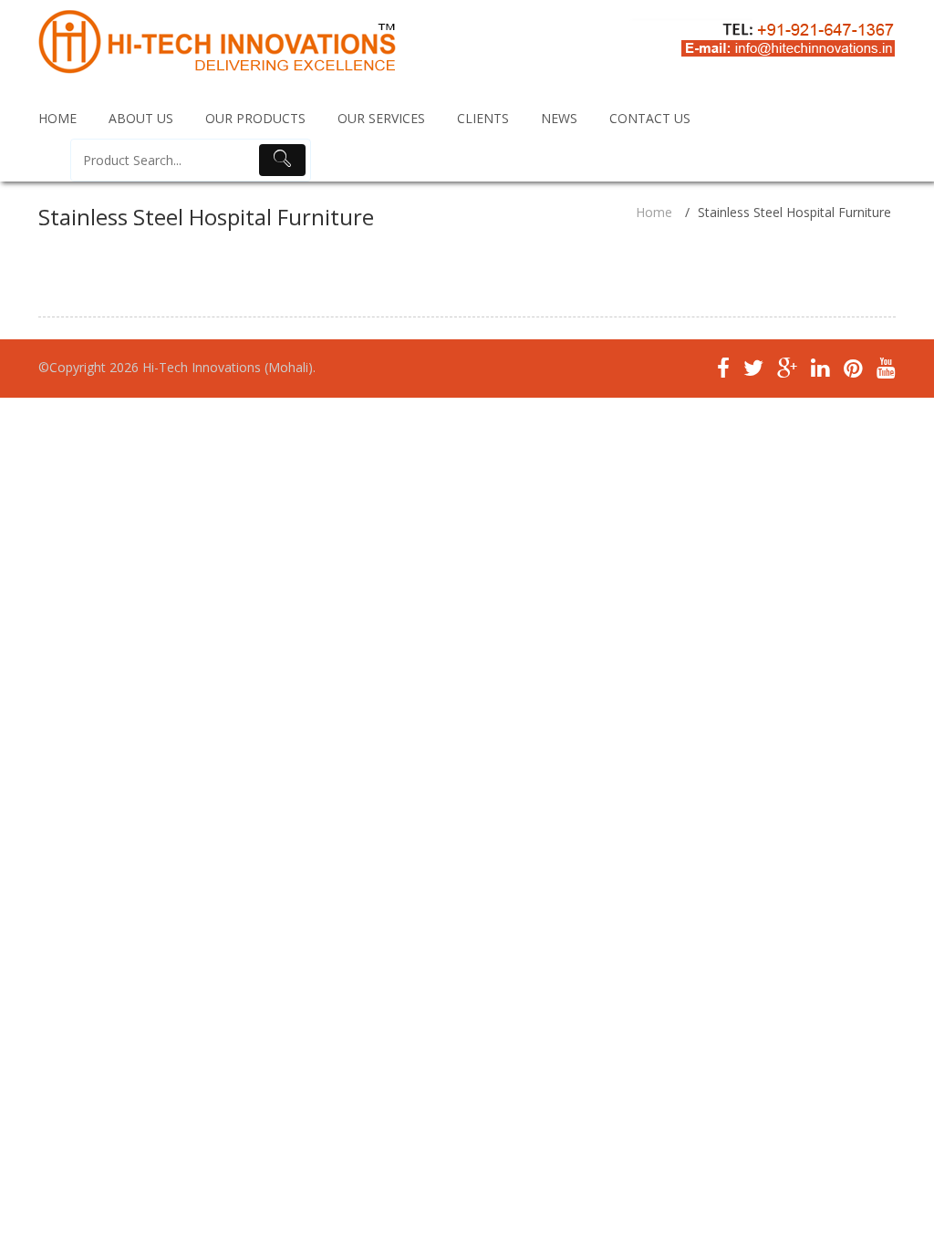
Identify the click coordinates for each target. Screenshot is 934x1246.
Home (654, 212)
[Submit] (282, 160)
